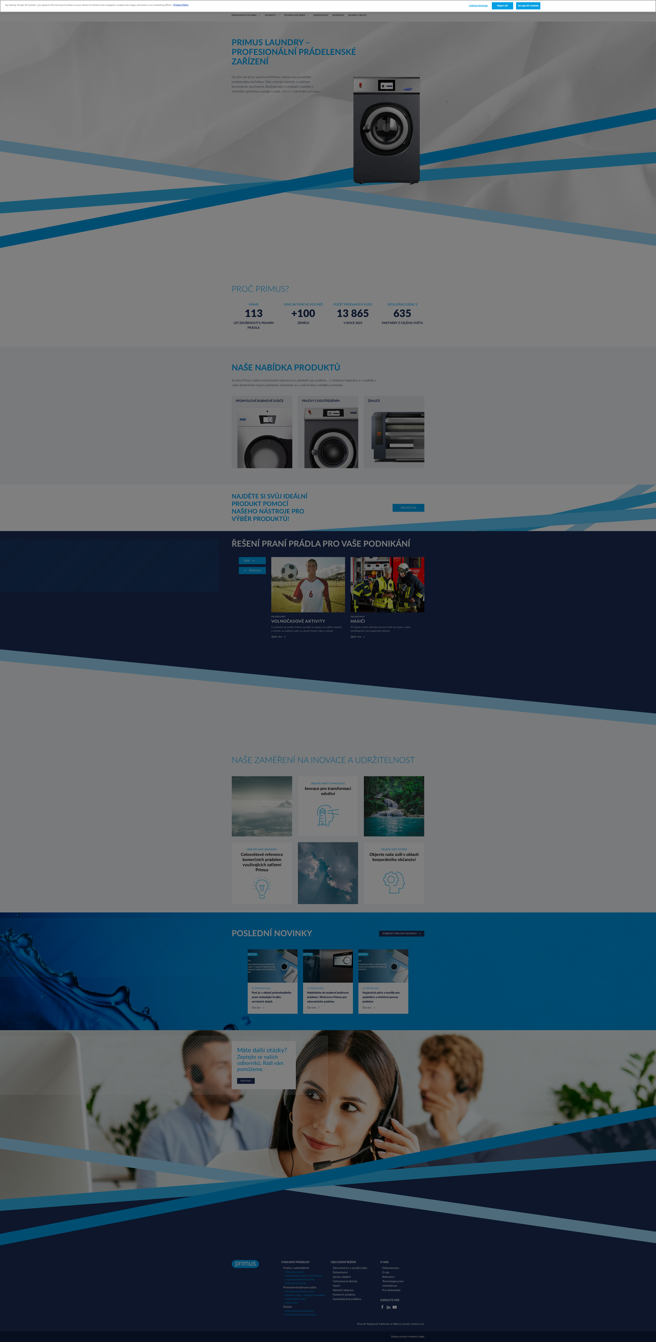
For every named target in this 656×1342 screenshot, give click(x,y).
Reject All (502, 5)
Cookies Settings (478, 5)
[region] (328, 6)
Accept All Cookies (528, 5)
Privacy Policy (180, 4)
